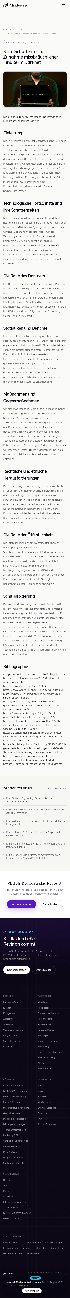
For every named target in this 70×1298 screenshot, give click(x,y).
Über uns (7, 1180)
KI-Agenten (9, 1013)
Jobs (5, 1185)
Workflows (8, 1024)
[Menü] (63, 5)
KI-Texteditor (44, 1007)
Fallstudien (43, 1113)
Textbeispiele (40, 1248)
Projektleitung (10, 1151)
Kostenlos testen (16, 969)
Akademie (43, 1096)
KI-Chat (7, 1007)
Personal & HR (10, 1146)
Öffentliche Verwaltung (14, 1096)
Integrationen (10, 1035)
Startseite (10, 30)
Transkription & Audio (48, 1013)
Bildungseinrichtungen (14, 1124)
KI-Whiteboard (45, 1018)
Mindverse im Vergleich (14, 1202)
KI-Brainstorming (46, 1057)
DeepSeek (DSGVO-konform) (17, 1213)
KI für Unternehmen (13, 1085)
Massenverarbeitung (48, 1040)
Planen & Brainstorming (49, 1051)
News (24, 30)
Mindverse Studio (11, 1002)
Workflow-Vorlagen (54, 1242)
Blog (40, 1085)
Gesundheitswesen (12, 1113)
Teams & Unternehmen (14, 1129)
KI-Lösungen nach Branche (16, 1248)
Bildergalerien (33, 1253)
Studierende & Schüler (14, 1162)
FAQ (40, 1118)
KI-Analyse (43, 1035)
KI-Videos (42, 1002)
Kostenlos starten (22, 904)
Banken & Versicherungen (16, 1091)
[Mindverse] (15, 5)
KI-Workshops (44, 1102)
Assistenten (9, 1018)
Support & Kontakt (47, 1124)
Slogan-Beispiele (58, 1248)
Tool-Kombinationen (31, 1242)
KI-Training (43, 1046)
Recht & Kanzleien (12, 1102)
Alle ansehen (57, 788)
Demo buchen (50, 904)
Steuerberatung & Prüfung (16, 1107)
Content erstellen (11, 1040)
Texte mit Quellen (46, 1029)
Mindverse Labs (11, 1218)
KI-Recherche (44, 1024)
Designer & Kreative (13, 1157)
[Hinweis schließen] (46, 1290)
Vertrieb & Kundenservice (15, 1140)
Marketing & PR (11, 1135)
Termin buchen (10, 1207)
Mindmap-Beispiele (12, 1253)
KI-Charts (42, 1062)
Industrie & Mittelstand (14, 1118)
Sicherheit (8, 1196)
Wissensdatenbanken (13, 1029)
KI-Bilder (7, 1046)
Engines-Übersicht (47, 1107)
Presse (6, 1191)
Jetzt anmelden (32, 1290)
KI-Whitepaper (45, 1068)
